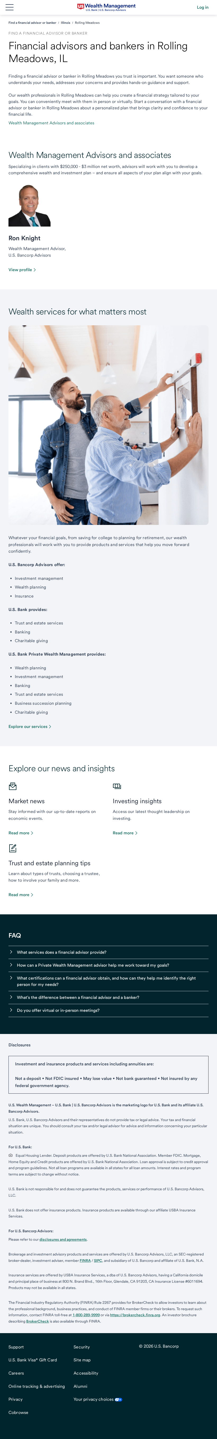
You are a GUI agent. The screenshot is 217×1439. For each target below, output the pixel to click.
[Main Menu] (9, 7)
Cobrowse (18, 1412)
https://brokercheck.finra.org (135, 1315)
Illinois (65, 22)
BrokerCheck (37, 1321)
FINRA (85, 1260)
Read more (18, 832)
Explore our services (27, 726)
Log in (203, 7)
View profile (20, 269)
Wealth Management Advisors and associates (51, 122)
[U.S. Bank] (106, 7)
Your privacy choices (94, 1399)
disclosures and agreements (63, 1239)
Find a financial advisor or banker (32, 22)
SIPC (98, 1260)
